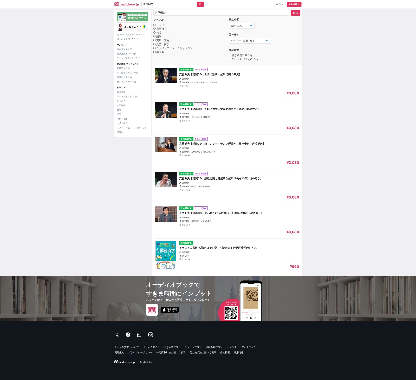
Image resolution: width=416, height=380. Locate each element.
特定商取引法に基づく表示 (171, 352)
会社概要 (225, 352)
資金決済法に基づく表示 (202, 352)
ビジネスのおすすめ (126, 81)
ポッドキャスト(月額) (127, 96)
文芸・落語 (122, 123)
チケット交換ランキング (128, 58)
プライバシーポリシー (140, 352)
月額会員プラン (214, 347)
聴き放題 (121, 92)
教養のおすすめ (124, 77)
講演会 (120, 132)
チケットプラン (193, 347)
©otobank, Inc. (146, 362)
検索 (295, 12)
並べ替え (234, 34)
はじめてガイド (151, 347)
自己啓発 (121, 105)
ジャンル (158, 19)
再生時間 (234, 19)
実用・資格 (122, 119)
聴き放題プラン (172, 347)
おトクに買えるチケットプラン (132, 34)
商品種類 (234, 50)
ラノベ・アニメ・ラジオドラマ (132, 128)
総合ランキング (124, 49)
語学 (119, 114)
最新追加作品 (123, 68)
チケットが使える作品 (244, 59)
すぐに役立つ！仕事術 (127, 72)
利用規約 (119, 352)
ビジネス (121, 101)
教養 (119, 110)
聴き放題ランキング (126, 53)
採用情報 (239, 352)
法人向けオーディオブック (241, 347)
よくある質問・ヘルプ (127, 38)
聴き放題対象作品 (242, 55)
